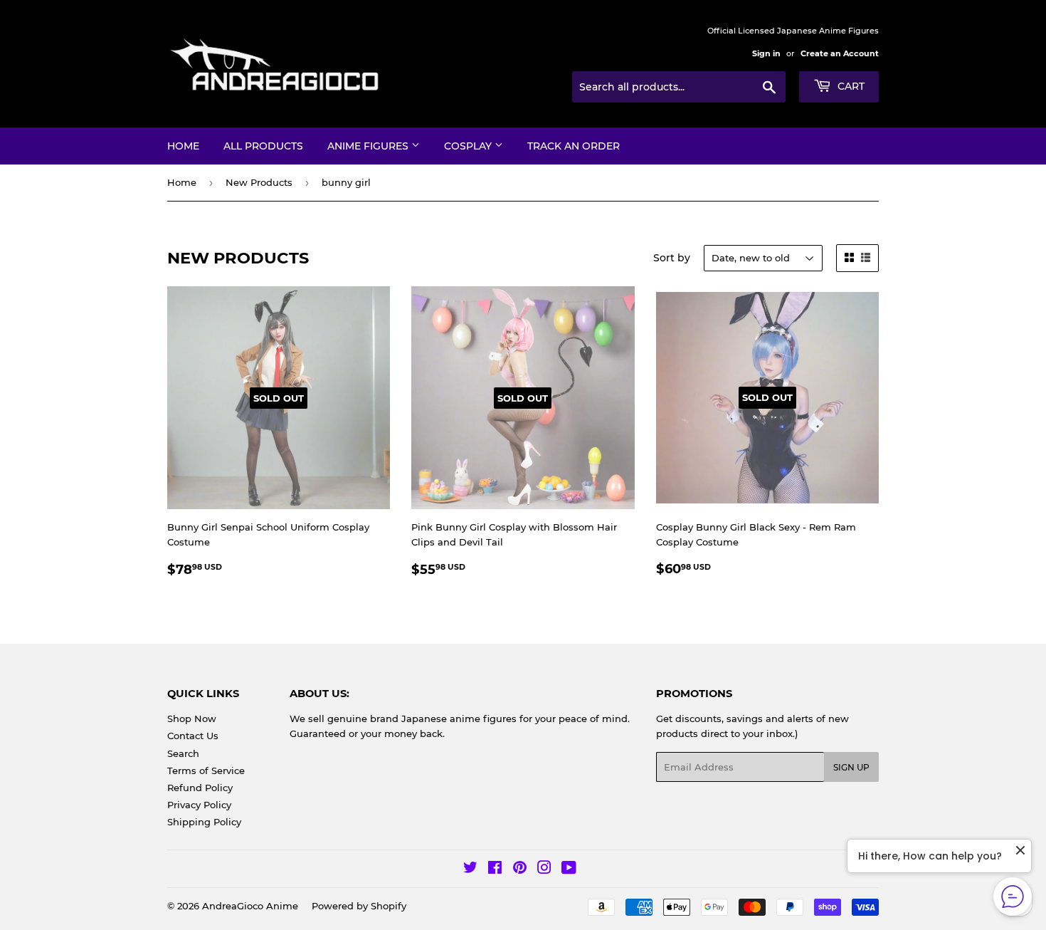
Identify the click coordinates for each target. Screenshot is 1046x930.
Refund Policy (200, 787)
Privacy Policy (199, 804)
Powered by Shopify (359, 905)
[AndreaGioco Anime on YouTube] (568, 869)
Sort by (671, 257)
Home (183, 146)
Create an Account (840, 53)
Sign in (766, 53)
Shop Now (191, 718)
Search (183, 753)
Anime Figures (369, 146)
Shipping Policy (204, 821)
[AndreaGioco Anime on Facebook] (494, 869)
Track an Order (573, 146)
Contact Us (192, 735)
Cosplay (469, 146)
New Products (259, 182)
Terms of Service (206, 770)
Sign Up (851, 767)
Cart (850, 86)
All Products (263, 146)
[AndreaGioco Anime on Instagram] (544, 869)
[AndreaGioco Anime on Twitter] (470, 869)
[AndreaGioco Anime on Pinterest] (519, 869)
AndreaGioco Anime (250, 905)
